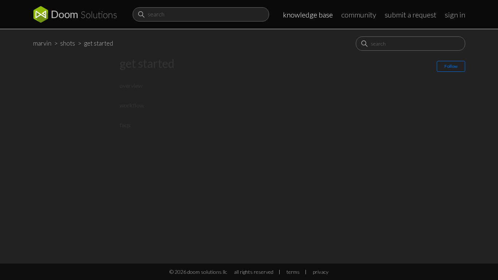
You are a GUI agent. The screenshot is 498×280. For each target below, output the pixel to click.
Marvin (42, 43)
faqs (125, 124)
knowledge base (308, 14)
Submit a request (410, 14)
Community (358, 14)
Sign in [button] (455, 14)
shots (67, 43)
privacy (320, 272)
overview (131, 85)
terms (293, 272)
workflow (132, 105)
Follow (451, 66)
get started (98, 43)
